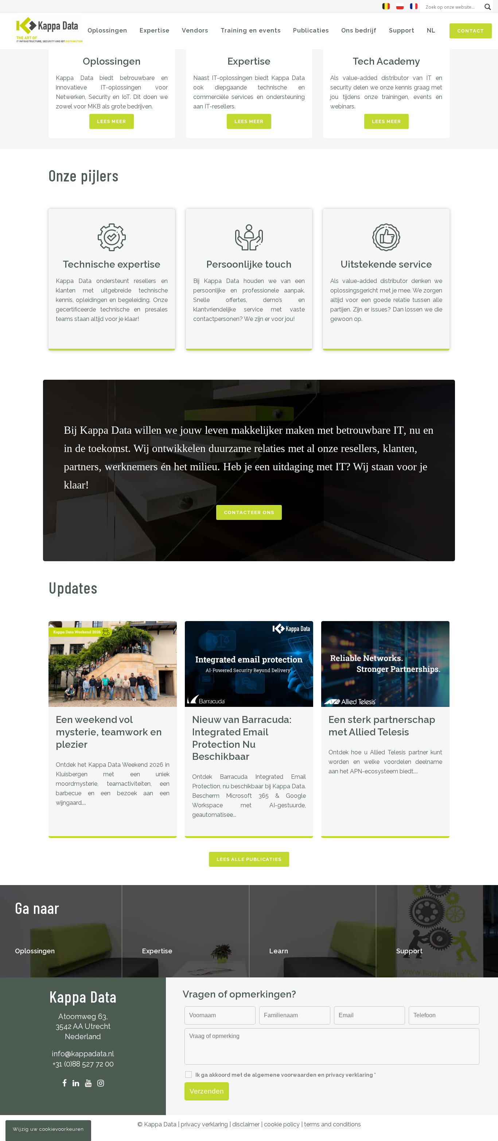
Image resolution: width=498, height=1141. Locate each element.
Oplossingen (112, 61)
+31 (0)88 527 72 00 (83, 1064)
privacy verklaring (204, 1124)
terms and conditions (332, 1124)
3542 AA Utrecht (83, 1026)
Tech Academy (386, 61)
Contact (470, 31)
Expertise (249, 61)
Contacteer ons (249, 512)
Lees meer (111, 121)
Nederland (83, 1036)
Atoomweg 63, (83, 1016)
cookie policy (282, 1124)
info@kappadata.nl (83, 1053)
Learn (278, 951)
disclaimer (246, 1124)
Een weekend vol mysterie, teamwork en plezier (109, 732)
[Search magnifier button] (488, 7)
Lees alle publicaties (249, 859)
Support (409, 951)
